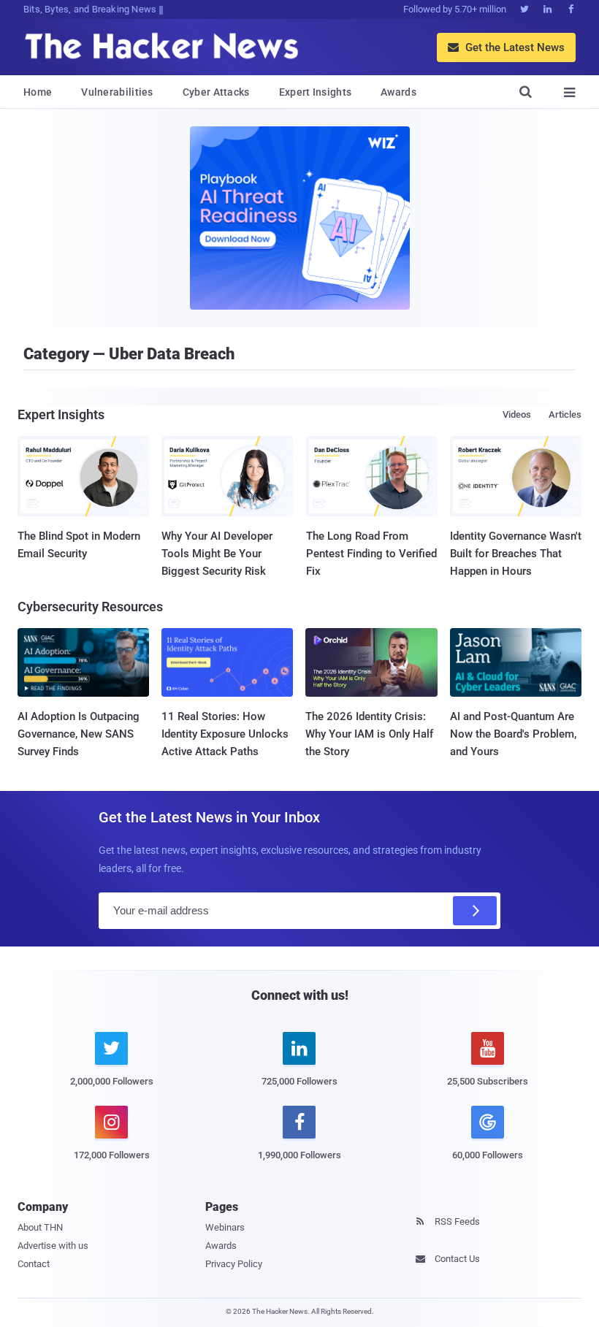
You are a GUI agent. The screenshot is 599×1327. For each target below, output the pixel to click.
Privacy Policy (233, 1263)
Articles (565, 414)
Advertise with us (53, 1245)
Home (37, 92)
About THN (40, 1227)
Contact (34, 1263)
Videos (517, 414)
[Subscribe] (475, 910)
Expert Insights (315, 92)
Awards (398, 92)
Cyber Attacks (216, 92)
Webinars (225, 1227)
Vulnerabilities (117, 92)
